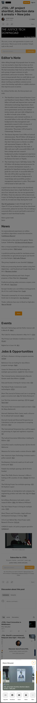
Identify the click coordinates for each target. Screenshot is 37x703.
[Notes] (26, 695)
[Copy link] (5, 695)
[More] (33, 695)
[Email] (19, 695)
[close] (33, 662)
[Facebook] (12, 695)
